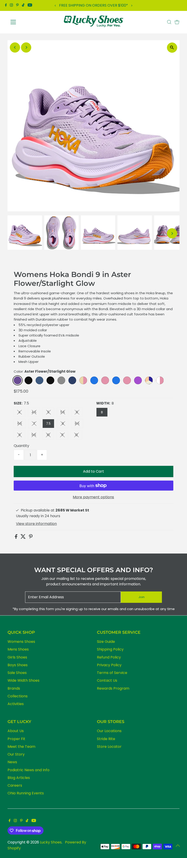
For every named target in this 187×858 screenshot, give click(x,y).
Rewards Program (113, 688)
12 (78, 436)
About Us (16, 730)
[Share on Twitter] (24, 537)
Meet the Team (21, 746)
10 (50, 436)
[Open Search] (169, 22)
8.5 (79, 424)
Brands (14, 688)
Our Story (16, 754)
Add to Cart (93, 471)
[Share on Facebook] (16, 537)
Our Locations (109, 730)
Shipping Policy (110, 649)
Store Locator (109, 746)
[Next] (131, 5)
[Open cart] (177, 22)
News (12, 762)
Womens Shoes (21, 641)
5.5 (64, 413)
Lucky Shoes (51, 842)
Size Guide (106, 641)
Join (141, 597)
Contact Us (107, 680)
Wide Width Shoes (23, 680)
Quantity (21, 445)
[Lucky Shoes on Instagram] (11, 5)
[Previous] (55, 5)
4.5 (35, 413)
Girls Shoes (17, 657)
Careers (15, 785)
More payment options (93, 497)
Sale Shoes (17, 672)
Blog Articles (19, 777)
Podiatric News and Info (28, 770)
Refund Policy (109, 657)
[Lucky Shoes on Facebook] (6, 5)
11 (64, 436)
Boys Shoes (18, 665)
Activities (16, 703)
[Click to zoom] (172, 47)
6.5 (21, 424)
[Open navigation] (28, 22)
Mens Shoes (18, 649)
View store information (36, 524)
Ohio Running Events (26, 793)
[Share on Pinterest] (31, 537)
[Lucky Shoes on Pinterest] (17, 5)
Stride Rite (106, 738)
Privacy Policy (109, 665)
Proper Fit (16, 738)
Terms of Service (112, 672)
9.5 (35, 436)
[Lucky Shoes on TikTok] (23, 5)
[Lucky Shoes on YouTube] (29, 5)
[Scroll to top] (177, 845)
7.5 (48, 423)
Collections (18, 696)
